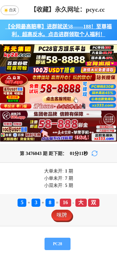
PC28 (57, 244)
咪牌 (62, 215)
